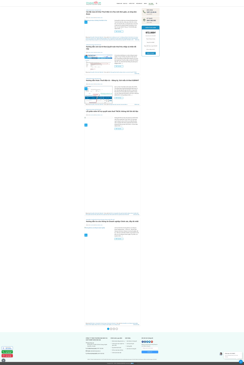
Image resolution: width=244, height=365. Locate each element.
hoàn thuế (118, 104)
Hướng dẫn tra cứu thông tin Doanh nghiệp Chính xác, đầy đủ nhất (112, 221)
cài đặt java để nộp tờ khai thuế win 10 (127, 37)
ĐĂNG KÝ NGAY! (150, 53)
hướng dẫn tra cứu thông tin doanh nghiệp (130, 323)
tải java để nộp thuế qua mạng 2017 (92, 39)
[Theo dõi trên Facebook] (143, 342)
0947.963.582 (151, 20)
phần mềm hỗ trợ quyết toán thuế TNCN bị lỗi (120, 214)
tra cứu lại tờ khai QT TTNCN (130, 72)
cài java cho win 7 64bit (94, 38)
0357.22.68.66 (151, 12)
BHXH (145, 3)
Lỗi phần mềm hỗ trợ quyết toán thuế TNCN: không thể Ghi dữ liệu (112, 111)
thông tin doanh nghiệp (90, 324)
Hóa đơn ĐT (139, 3)
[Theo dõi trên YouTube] (152, 342)
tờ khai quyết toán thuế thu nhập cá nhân (117, 72)
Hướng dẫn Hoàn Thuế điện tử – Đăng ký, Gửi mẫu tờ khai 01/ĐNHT (112, 80)
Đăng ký (149, 352)
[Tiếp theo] (117, 329)
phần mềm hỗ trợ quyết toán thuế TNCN (104, 214)
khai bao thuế (121, 38)
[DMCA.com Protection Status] (134, 363)
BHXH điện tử (89, 219)
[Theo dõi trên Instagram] (145, 342)
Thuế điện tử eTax (130, 39)
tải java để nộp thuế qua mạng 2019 (119, 39)
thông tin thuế (97, 324)
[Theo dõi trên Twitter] (147, 342)
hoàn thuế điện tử (124, 104)
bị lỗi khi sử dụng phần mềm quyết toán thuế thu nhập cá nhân (121, 213)
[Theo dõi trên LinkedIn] (149, 342)
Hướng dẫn (92, 37)
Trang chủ (119, 3)
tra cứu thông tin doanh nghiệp (105, 324)
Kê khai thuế (97, 37)
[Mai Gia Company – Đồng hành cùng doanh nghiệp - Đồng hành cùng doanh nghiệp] (94, 3)
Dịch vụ (125, 3)
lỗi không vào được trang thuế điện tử (131, 38)
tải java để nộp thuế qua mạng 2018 (106, 39)
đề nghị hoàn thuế (113, 104)
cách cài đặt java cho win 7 (115, 37)
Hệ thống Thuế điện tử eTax (104, 38)
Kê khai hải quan (100, 219)
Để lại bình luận (136, 214)
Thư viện (151, 3)
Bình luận (137, 39)
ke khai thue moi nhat (114, 38)
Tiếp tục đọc (119, 31)
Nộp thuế (101, 37)
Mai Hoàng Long (99, 17)
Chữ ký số (131, 3)
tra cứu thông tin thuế (116, 324)
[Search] (156, 3)
